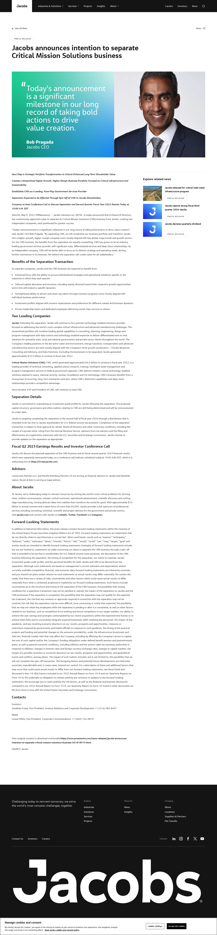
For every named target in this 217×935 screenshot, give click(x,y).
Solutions (89, 811)
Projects (88, 820)
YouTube (202, 839)
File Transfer (171, 820)
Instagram (181, 839)
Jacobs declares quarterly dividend (183, 223)
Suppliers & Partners (175, 816)
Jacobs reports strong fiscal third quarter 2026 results (182, 207)
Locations (170, 811)
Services (88, 816)
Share (198, 28)
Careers (46, 838)
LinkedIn (174, 839)
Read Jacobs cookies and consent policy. (62, 930)
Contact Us (17, 838)
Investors (32, 838)
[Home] (22, 6)
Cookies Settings (155, 926)
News (127, 807)
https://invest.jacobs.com (44, 461)
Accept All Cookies (176, 926)
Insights (128, 811)
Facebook (188, 839)
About (168, 807)
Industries (89, 807)
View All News (21, 28)
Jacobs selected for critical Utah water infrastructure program (185, 189)
